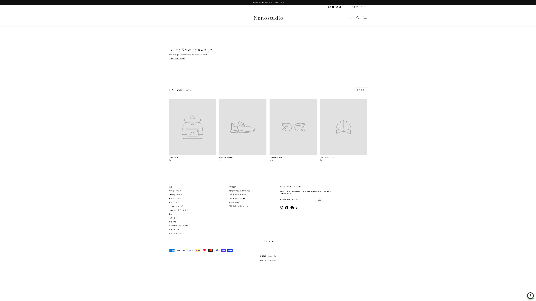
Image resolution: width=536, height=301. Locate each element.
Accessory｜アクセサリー (179, 210)
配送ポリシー (174, 229)
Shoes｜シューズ (176, 206)
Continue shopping (177, 58)
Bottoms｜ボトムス (177, 198)
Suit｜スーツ (174, 202)
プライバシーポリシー (238, 195)
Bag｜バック (174, 214)
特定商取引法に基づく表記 (239, 191)
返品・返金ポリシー (176, 233)
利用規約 (172, 222)
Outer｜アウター (175, 195)
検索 (170, 187)
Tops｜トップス (175, 191)
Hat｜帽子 (173, 218)
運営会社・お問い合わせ (178, 225)
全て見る (361, 90)
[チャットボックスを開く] (530, 295)
